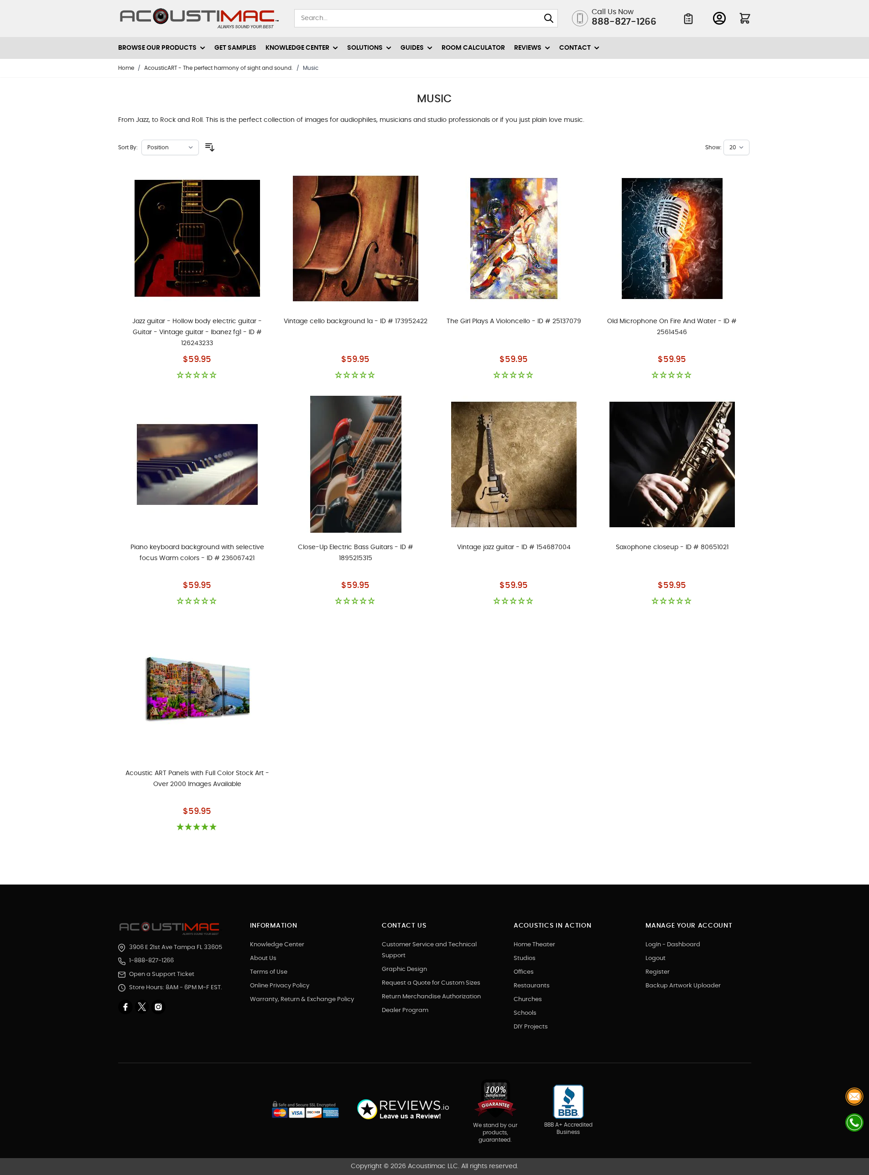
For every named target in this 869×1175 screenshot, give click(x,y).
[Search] (548, 18)
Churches (528, 999)
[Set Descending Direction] (209, 147)
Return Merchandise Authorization (431, 997)
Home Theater (534, 945)
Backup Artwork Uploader (683, 986)
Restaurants (532, 986)
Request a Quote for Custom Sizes (431, 983)
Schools (525, 1013)
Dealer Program (405, 1010)
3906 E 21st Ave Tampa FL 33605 (175, 947)
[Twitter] (143, 1007)
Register (657, 972)
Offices (524, 972)
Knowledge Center (277, 945)
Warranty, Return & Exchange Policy (302, 999)
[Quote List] (688, 18)
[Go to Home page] (199, 18)
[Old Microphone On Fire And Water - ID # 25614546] (672, 238)
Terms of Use (268, 972)
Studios (525, 958)
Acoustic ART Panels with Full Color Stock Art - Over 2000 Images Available (197, 778)
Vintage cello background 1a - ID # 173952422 (355, 321)
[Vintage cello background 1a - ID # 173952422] (355, 238)
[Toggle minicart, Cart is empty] (745, 18)
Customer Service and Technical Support (429, 950)
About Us (263, 958)
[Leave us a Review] (403, 1109)
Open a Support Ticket (161, 974)
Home (126, 68)
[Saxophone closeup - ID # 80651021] (672, 464)
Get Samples (235, 48)
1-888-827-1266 (151, 961)
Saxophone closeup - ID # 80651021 (672, 547)
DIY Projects (531, 1027)
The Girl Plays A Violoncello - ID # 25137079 (514, 321)
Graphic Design (404, 969)
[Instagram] (158, 1007)
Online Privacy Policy (279, 986)
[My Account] (719, 18)
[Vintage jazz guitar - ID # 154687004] (514, 464)
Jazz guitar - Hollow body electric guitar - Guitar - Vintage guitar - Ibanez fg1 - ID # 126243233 (197, 332)
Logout (655, 958)
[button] (197, 375)
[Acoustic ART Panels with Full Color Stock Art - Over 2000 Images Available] (197, 690)
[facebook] (126, 1007)
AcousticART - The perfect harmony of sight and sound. (218, 68)
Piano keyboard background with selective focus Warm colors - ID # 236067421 (197, 552)
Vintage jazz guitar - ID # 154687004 (514, 547)
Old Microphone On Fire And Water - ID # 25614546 (672, 327)
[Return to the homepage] (171, 928)
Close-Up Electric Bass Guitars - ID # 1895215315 (355, 552)
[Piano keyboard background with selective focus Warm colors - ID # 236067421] (197, 464)
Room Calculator (473, 48)
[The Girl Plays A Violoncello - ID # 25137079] (514, 238)
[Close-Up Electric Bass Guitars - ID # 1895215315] (355, 464)
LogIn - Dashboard (672, 945)
